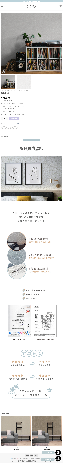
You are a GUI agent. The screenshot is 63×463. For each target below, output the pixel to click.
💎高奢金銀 (13, 458)
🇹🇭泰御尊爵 (31, 458)
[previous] (4, 43)
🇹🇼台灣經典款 (38, 458)
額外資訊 (6, 136)
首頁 (2, 90)
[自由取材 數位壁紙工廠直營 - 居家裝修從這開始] (31, 6)
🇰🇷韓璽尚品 (25, 458)
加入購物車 (14, 118)
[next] (58, 43)
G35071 (16, 447)
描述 (2, 136)
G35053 (47, 447)
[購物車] (60, 6)
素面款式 (26, 90)
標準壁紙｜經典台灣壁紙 (16, 90)
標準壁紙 (7, 90)
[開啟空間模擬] (58, 458)
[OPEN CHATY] (58, 452)
